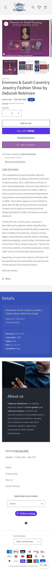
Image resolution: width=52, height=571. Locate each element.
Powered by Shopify (36, 566)
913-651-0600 (21, 450)
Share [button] (7, 278)
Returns (9, 480)
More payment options (26, 137)
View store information (15, 161)
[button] (5, 7)
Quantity (5, 108)
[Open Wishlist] (39, 7)
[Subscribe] (42, 503)
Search (9, 467)
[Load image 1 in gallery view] (10, 67)
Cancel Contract (13, 486)
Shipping (5, 103)
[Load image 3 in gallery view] (42, 67)
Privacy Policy (12, 473)
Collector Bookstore (21, 566)
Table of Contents (10, 169)
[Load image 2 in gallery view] (26, 67)
